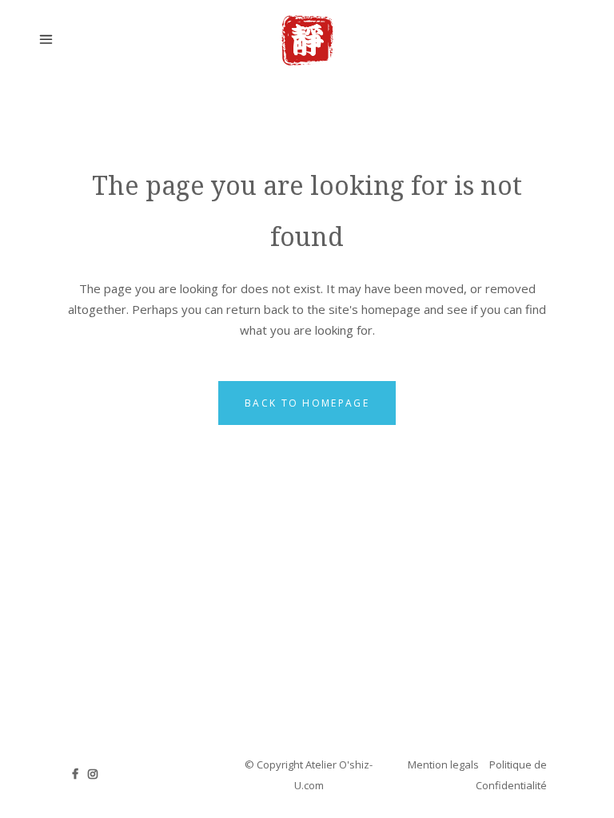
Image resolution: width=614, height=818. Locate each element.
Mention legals (443, 764)
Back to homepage (307, 403)
